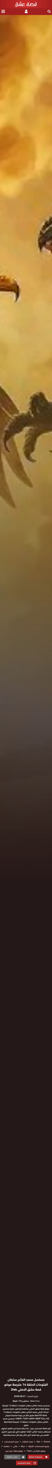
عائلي (15, 1446)
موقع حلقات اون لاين (14, 1451)
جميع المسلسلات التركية (38, 1446)
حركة (23, 1446)
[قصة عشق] (26, 4)
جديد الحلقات (27, 1441)
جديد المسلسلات (11, 1441)
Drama (47, 1441)
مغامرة (6, 1446)
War (38, 1441)
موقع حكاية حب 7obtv (35, 1451)
